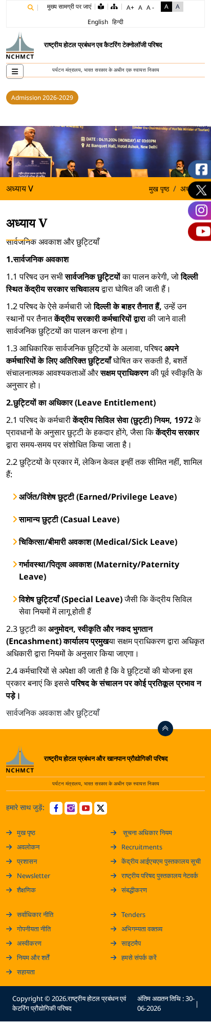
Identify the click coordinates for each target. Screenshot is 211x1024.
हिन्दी (117, 21)
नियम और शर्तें (33, 957)
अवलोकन (28, 846)
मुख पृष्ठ (159, 189)
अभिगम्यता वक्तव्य (141, 928)
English (98, 21)
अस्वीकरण (29, 943)
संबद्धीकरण (134, 889)
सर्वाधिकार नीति (35, 914)
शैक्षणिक (26, 889)
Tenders (133, 914)
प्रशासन (27, 861)
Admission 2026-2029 (42, 97)
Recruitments (141, 846)
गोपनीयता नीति (34, 928)
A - (150, 7)
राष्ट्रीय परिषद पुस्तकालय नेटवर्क (159, 875)
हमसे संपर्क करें (139, 957)
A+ (130, 7)
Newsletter (33, 875)
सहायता (26, 971)
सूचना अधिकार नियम (146, 832)
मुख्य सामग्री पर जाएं (69, 6)
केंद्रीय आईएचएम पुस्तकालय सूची (161, 861)
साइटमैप (131, 943)
